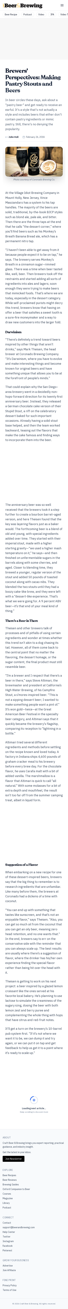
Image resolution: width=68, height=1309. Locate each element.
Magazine (8, 1198)
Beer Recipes (9, 1175)
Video (41, 14)
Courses (7, 1193)
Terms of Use (9, 1290)
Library (6, 1203)
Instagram (8, 1241)
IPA (52, 14)
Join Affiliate (9, 1270)
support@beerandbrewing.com (19, 1227)
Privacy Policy (10, 1285)
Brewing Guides (11, 1184)
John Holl (13, 137)
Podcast (27, 14)
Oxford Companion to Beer (16, 1189)
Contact (7, 1222)
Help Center (9, 1232)
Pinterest (7, 1250)
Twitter (6, 1236)
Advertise (8, 1265)
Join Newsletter (13, 1158)
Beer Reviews (10, 1179)
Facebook (8, 1245)
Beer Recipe (11, 14)
